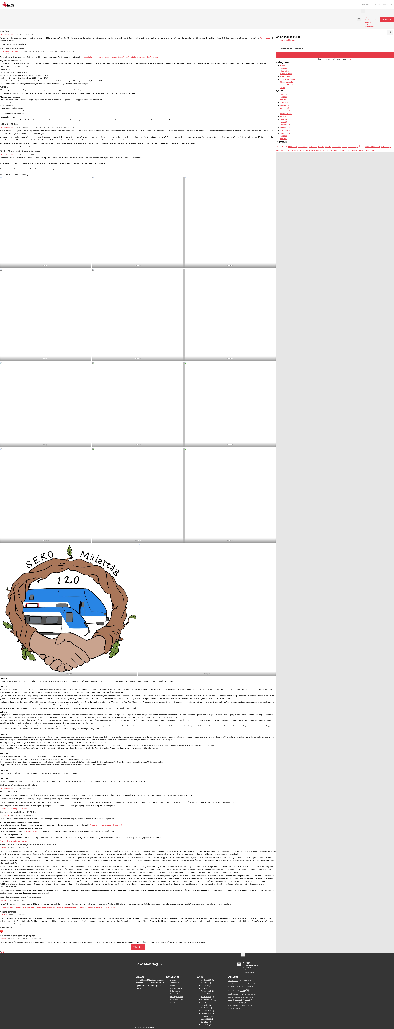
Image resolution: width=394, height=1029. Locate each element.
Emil (20, 815)
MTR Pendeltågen (386, 147)
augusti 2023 (285, 133)
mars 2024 (284, 122)
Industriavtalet (27, 127)
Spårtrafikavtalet (327, 150)
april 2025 (283, 100)
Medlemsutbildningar (288, 40)
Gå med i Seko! (387, 19)
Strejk (335, 150)
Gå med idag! (335, 55)
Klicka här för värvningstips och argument (106, 825)
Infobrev (344, 147)
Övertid (373, 150)
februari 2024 (285, 125)
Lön (44, 51)
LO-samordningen (40, 127)
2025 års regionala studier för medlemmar (21, 897)
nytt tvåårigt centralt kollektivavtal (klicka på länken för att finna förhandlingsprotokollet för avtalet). (121, 57)
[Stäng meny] (363, 11)
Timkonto (354, 150)
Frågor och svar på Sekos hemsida (13, 841)
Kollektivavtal (265, 38)
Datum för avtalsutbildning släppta (17, 936)
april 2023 (283, 139)
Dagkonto (321, 147)
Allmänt (4, 847)
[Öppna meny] (359, 19)
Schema (302, 150)
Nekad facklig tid (286, 150)
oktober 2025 (285, 94)
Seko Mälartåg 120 (149, 964)
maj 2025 (283, 97)
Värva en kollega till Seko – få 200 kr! (18, 812)
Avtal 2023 (281, 146)
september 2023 (286, 130)
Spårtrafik (61, 51)
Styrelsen (18, 34)
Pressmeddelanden (287, 85)
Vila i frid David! (8, 912)
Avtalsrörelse (6, 51)
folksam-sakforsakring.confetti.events (14, 809)
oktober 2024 (285, 111)
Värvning (14, 815)
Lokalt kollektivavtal (287, 79)
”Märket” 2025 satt (9, 124)
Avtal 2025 (27, 51)
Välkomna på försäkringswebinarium (18, 785)
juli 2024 (283, 117)
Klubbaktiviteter (286, 74)
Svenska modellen (345, 150)
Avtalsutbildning (14, 939)
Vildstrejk (361, 150)
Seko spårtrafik (51, 51)
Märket (52, 127)
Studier (3, 900)
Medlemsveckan (372, 147)
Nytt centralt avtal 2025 (12, 48)
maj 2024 (283, 119)
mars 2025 (284, 103)
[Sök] (390, 32)
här (350, 59)
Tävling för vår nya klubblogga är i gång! (20, 151)
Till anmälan (137, 947)
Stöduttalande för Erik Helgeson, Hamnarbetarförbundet (28, 844)
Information (5, 815)
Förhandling (328, 147)
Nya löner (5, 31)
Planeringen (295, 150)
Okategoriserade (7, 34)
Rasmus (59, 127)
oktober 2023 (285, 128)
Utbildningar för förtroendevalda (292, 43)
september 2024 (286, 114)
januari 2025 (284, 108)
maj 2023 (283, 136)
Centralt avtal (37, 51)
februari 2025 (285, 105)
